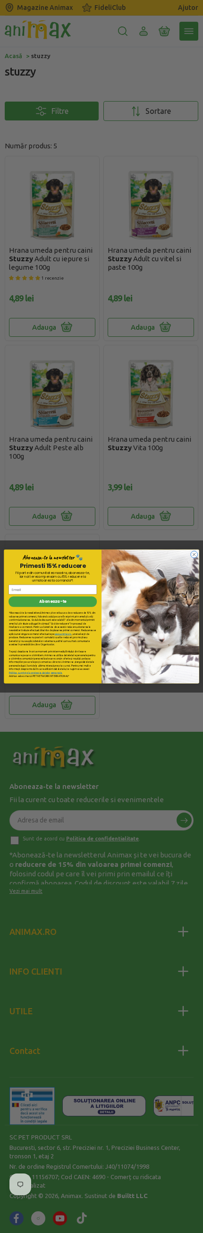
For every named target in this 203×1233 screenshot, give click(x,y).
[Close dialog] (194, 554)
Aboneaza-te (52, 602)
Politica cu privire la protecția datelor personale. (35, 672)
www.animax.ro (63, 634)
